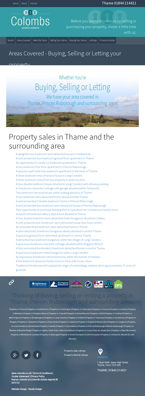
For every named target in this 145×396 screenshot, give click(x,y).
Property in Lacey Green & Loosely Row (93, 330)
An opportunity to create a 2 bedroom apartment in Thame (51, 163)
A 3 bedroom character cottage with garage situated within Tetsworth (57, 188)
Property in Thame (17, 309)
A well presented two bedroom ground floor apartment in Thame (55, 158)
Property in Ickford (76, 317)
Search (11, 40)
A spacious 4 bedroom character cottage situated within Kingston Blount (59, 244)
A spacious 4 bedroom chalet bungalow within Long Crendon (52, 253)
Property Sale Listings (74, 351)
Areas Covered (23, 40)
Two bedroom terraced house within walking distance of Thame (54, 193)
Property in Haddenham (38, 309)
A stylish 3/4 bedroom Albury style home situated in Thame (51, 214)
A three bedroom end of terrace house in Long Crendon (49, 175)
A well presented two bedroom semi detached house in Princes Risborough (61, 205)
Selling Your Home (58, 40)
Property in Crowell (57, 313)
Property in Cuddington (60, 309)
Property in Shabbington (32, 317)
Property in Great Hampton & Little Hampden (80, 334)
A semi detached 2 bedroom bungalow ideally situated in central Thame (58, 231)
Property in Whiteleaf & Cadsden (25, 334)
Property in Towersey (95, 317)
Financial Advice (107, 40)
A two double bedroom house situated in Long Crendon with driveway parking (62, 184)
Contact (33, 3)
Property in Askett (47, 326)
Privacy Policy (38, 376)
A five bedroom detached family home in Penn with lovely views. (54, 261)
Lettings (93, 40)
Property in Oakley (113, 313)
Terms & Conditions (42, 373)
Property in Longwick (117, 322)
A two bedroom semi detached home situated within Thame (52, 197)
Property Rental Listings (76, 355)
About (24, 3)
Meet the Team (40, 40)
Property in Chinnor (100, 309)
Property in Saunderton (66, 326)
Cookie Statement (20, 376)
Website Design (19, 389)
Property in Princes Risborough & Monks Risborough (100, 326)
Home (15, 3)
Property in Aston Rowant (78, 313)
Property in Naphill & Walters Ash (92, 322)
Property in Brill (97, 313)
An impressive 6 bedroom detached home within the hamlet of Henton (58, 257)
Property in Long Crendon (56, 317)
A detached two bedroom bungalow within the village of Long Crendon (58, 240)
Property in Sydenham (115, 317)
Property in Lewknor (68, 322)
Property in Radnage (50, 334)
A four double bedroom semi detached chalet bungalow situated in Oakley (60, 218)
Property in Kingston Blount (36, 313)
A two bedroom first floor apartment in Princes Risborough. (51, 167)
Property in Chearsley (81, 309)
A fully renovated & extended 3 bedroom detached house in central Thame (60, 248)
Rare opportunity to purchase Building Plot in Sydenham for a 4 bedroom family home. (67, 210)
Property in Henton (119, 309)
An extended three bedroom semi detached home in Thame (52, 227)
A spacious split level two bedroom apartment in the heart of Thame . (57, 171)
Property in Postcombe (48, 322)
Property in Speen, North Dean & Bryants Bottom (53, 330)
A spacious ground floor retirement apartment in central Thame (53, 235)
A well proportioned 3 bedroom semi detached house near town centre (59, 223)
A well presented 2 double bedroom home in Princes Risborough (54, 201)
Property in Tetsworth (27, 322)
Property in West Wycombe (123, 330)
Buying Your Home (78, 40)
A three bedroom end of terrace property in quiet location (50, 180)
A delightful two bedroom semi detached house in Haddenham (53, 154)
